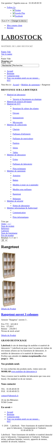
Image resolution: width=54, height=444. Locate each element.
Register (10, 28)
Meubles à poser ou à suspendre (25, 185)
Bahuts (15, 180)
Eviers (15, 159)
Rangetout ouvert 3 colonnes (19, 314)
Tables (15, 152)
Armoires (16, 176)
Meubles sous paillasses (22, 189)
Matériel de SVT (14, 104)
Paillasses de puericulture (23, 139)
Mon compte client (14, 25)
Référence (5, 228)
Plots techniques (19, 169)
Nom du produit (7, 226)
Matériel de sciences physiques (19, 102)
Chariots (16, 129)
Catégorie (5, 231)
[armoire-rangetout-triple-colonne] (9, 306)
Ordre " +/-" (6, 224)
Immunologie (18, 118)
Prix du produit (7, 235)
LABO (21, 37)
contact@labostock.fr (9, 396)
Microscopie (18, 122)
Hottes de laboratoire (21, 206)
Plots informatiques (21, 217)
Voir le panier (6, 53)
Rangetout (17, 194)
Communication (19, 213)
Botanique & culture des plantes (26, 108)
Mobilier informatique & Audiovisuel (22, 208)
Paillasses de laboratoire (22, 164)
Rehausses (17, 199)
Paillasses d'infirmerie (22, 134)
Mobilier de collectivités (17, 125)
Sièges (15, 148)
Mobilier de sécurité (15, 201)
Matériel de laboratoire (16, 95)
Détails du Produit (8, 309)
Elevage (16, 113)
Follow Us (11, 7)
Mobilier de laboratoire (16, 155)
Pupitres (16, 143)
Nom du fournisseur (9, 233)
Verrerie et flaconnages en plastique (27, 99)
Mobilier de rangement (30, 85)
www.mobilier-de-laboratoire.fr (24, 371)
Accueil (16, 85)
